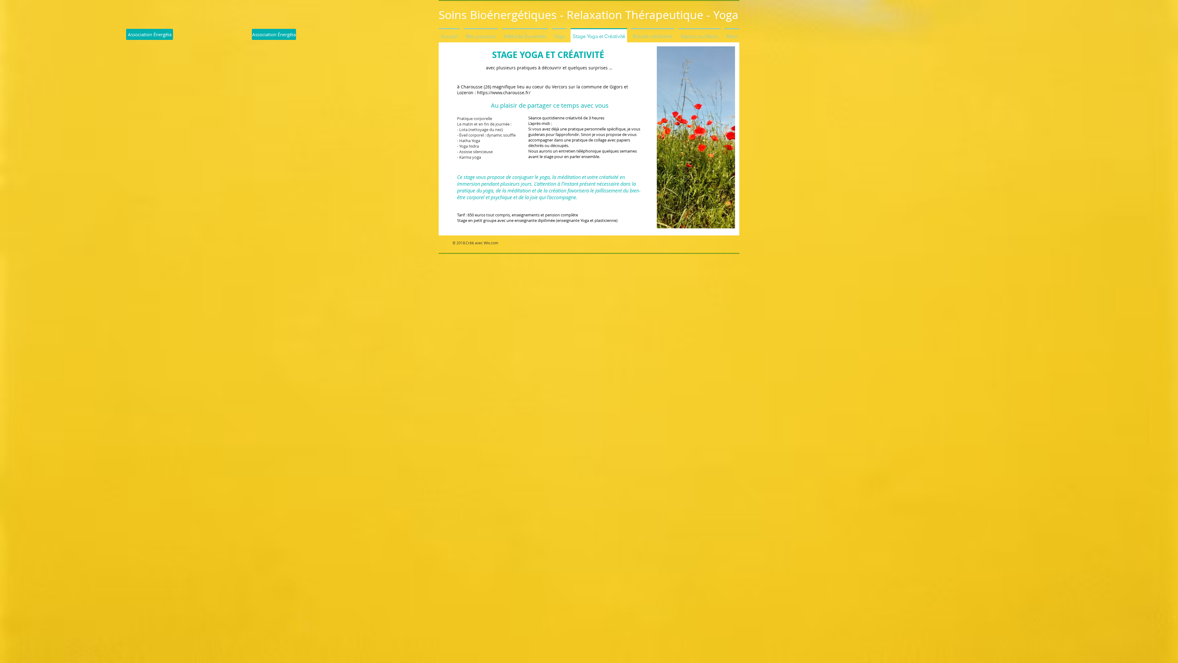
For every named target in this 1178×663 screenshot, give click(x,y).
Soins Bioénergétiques (498, 14)
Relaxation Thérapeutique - (640, 14)
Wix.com (491, 242)
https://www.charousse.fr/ (503, 92)
